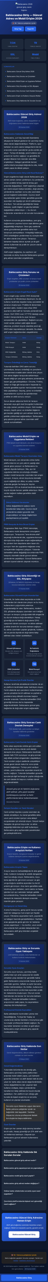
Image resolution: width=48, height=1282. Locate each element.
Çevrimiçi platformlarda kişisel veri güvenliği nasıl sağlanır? (23, 1202)
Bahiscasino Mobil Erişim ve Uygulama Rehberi (24, 81)
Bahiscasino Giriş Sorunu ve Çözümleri (21, 76)
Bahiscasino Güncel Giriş (24, 1234)
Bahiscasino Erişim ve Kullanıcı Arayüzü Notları (24, 96)
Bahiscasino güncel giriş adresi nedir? (20, 1160)
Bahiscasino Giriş (24, 1278)
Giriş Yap (17, 29)
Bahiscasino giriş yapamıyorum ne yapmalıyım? (24, 1168)
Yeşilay (15, 1260)
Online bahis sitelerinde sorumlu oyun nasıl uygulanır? (22, 1192)
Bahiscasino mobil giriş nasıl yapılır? (19, 1176)
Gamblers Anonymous (27, 1260)
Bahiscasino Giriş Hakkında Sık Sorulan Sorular (24, 101)
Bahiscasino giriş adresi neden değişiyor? (21, 1183)
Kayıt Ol (30, 29)
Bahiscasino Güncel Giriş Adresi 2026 (20, 71)
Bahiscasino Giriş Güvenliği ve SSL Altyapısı (23, 86)
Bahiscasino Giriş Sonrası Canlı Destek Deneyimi (24, 91)
